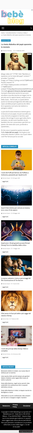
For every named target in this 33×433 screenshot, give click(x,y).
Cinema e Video (6, 40)
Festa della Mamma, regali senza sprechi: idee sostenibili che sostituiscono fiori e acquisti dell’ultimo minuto (15, 385)
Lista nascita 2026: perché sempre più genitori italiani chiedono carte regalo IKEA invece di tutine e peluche (15, 378)
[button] (31, 28)
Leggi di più (5, 181)
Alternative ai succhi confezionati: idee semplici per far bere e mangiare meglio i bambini (15, 396)
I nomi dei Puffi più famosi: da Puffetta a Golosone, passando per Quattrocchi (15, 174)
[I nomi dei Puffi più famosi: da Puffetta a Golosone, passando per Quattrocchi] (16, 160)
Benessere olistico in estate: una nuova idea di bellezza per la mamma (15, 372)
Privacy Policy (15, 406)
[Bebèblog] (12, 17)
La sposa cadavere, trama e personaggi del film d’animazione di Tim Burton (16, 279)
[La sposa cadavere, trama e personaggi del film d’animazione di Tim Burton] (16, 265)
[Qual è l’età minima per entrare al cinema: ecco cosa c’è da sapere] (16, 195)
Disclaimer (26, 406)
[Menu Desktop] (3, 28)
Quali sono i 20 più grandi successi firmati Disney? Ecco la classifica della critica (15, 244)
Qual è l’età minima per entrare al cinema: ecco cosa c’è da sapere (15, 209)
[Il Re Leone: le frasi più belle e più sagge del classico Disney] (16, 301)
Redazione (6, 406)
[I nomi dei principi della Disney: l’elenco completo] (16, 336)
